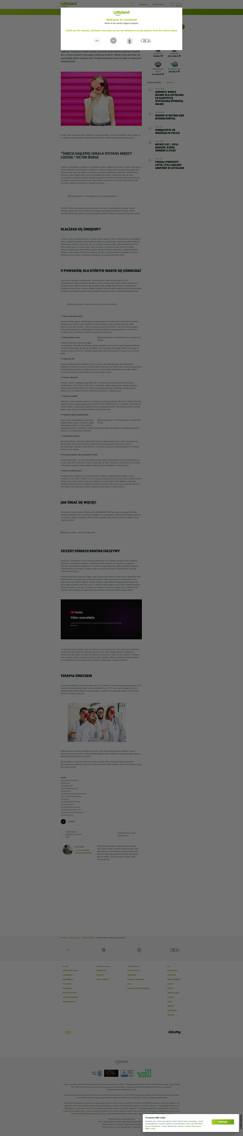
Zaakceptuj (222, 1122)
